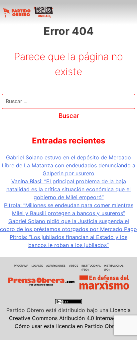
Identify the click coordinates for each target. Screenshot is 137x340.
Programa (21, 265)
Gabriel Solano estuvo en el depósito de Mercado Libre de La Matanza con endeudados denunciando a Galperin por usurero (68, 165)
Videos (73, 265)
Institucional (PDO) (91, 267)
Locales (37, 265)
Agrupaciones (56, 265)
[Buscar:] (68, 101)
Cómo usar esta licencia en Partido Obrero (68, 326)
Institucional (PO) (113, 267)
